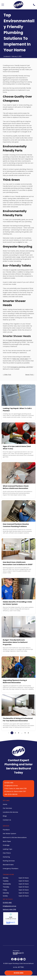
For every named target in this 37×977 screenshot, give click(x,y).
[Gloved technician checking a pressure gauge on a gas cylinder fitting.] (18, 433)
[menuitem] (10, 805)
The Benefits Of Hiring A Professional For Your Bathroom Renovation (18, 719)
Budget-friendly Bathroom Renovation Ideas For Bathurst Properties (15, 642)
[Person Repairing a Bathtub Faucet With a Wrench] (18, 473)
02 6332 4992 (8, 783)
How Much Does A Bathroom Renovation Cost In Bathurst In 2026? (18, 563)
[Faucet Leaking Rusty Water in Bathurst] (18, 395)
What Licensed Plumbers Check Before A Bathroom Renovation (16, 487)
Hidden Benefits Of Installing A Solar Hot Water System (17, 603)
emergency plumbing (18, 367)
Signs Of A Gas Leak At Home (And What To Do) (17, 447)
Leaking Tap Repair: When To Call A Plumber (17, 409)
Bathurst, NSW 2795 (9, 909)
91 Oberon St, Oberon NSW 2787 (15, 791)
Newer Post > (29, 375)
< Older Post (7, 375)
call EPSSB (29, 367)
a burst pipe (24, 359)
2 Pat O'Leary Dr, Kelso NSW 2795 (15, 789)
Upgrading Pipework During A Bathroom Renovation (15, 681)
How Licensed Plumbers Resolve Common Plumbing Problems (16, 525)
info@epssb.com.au (11, 786)
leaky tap (16, 359)
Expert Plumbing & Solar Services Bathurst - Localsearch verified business (10, 918)
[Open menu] (2, 4)
